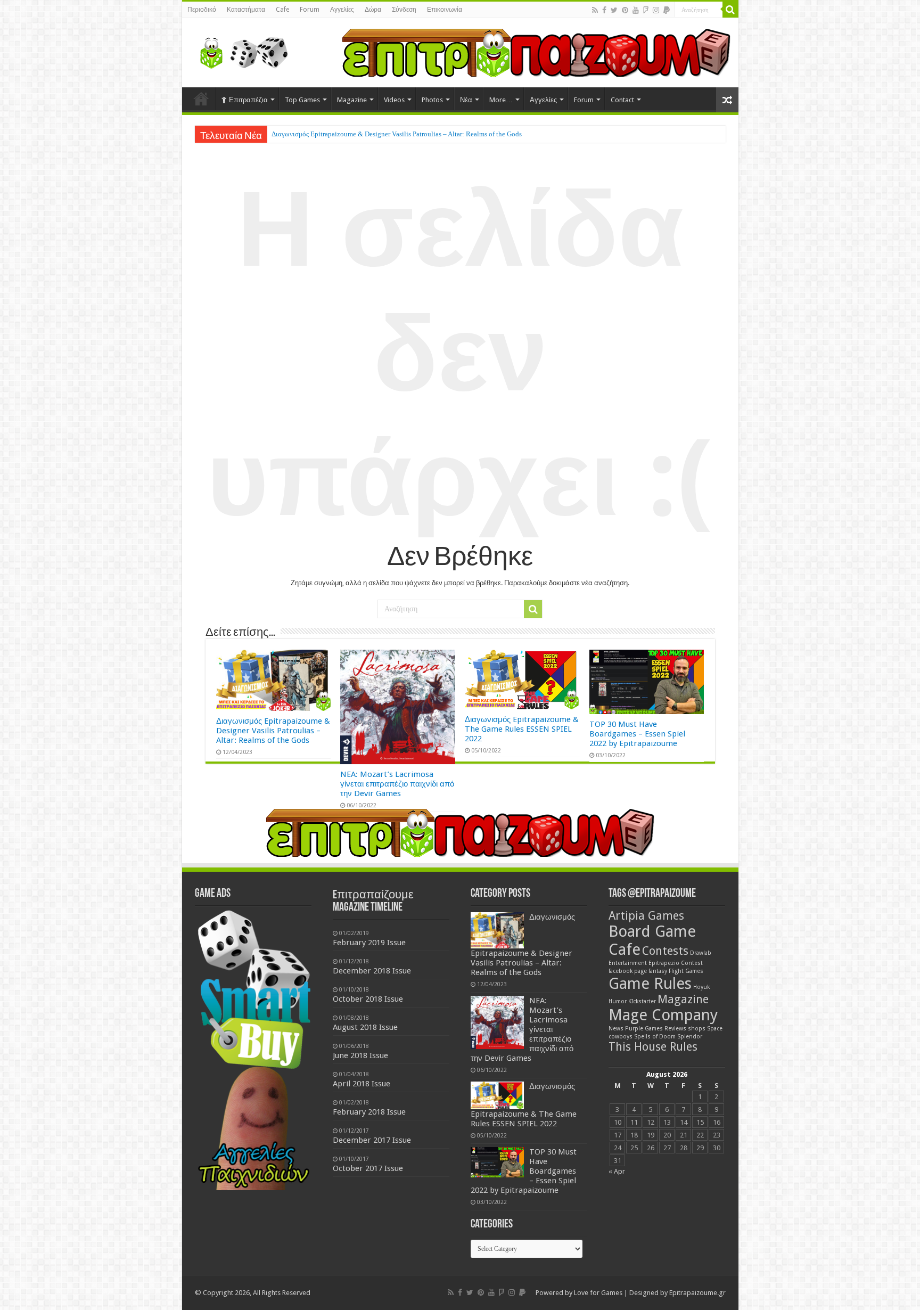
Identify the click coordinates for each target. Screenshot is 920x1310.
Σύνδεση (404, 9)
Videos (394, 100)
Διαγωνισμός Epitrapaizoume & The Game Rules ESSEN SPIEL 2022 (522, 729)
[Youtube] (635, 10)
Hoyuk (701, 987)
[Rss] (595, 10)
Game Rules (650, 984)
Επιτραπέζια (248, 100)
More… (501, 100)
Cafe (282, 9)
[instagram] (656, 10)
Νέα (466, 100)
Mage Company (663, 1015)
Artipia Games (646, 915)
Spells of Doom (655, 1036)
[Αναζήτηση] (730, 10)
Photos (432, 100)
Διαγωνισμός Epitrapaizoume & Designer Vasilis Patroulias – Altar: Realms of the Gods (273, 730)
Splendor (689, 1036)
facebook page (628, 971)
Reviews (675, 1028)
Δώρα (373, 9)
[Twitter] (614, 10)
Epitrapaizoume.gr (697, 1293)
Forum (309, 9)
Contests (665, 950)
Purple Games (644, 1028)
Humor (618, 1001)
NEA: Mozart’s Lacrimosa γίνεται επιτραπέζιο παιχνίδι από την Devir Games (380, 134)
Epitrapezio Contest (675, 963)
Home (201, 98)
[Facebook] (604, 10)
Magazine (352, 100)
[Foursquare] (646, 10)
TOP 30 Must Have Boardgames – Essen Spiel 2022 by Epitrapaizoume (637, 733)
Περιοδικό (201, 9)
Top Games (302, 100)
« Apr (617, 1171)
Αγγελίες (342, 9)
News (616, 1028)
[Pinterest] (625, 10)
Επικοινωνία (444, 9)
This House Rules (653, 1046)
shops (696, 1028)
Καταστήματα (246, 9)
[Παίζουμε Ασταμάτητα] (536, 52)
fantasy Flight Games (675, 971)
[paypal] (666, 10)
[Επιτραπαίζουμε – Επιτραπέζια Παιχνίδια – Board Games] (240, 50)
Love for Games (598, 1293)
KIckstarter (642, 1001)
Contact (622, 100)
